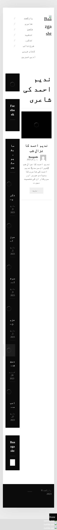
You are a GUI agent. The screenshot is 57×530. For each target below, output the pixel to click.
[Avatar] (43, 158)
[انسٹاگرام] (12, 52)
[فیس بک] (12, 40)
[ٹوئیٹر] (12, 46)
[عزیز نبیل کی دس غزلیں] (9, 309)
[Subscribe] (14, 462)
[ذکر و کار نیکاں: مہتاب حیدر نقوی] (9, 184)
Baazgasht (33, 157)
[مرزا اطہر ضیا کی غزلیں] (9, 226)
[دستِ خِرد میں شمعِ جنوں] (9, 350)
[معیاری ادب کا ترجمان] (48, 26)
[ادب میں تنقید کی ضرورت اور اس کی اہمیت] (9, 392)
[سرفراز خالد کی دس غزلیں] (9, 267)
